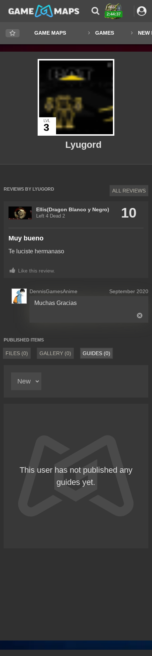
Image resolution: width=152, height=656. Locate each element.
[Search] (95, 10)
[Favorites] (13, 33)
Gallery (55, 353)
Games (104, 33)
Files (17, 353)
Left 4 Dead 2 (50, 216)
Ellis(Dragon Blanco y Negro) (72, 209)
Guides (96, 353)
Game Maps (50, 33)
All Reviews (129, 191)
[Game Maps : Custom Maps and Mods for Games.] (44, 11)
